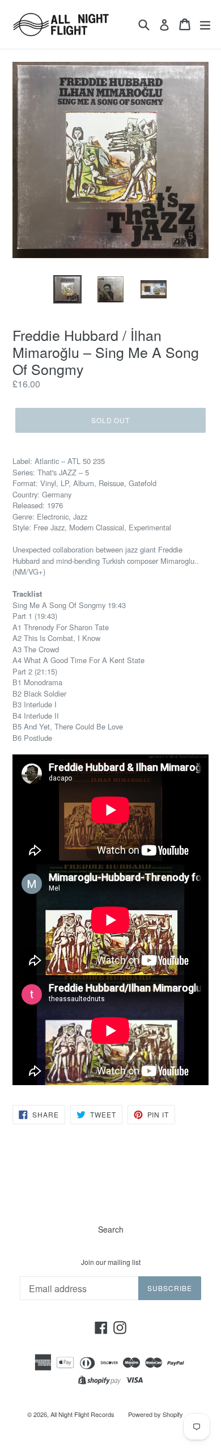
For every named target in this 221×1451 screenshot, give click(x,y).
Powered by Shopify (155, 1414)
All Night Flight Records (82, 1414)
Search (111, 1229)
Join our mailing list (111, 1262)
